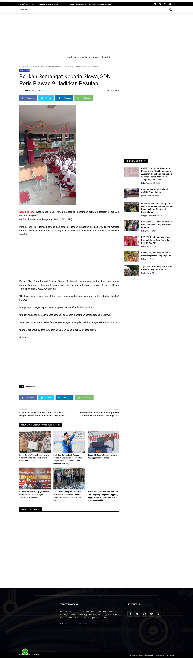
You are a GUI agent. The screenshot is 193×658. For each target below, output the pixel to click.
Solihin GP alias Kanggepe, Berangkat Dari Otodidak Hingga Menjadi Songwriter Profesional (34, 495)
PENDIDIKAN (24, 70)
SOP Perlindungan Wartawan (100, 4)
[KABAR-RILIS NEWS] (37, 626)
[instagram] (144, 614)
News (24, 9)
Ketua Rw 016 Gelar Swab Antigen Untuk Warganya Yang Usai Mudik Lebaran (156, 225)
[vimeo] (160, 4)
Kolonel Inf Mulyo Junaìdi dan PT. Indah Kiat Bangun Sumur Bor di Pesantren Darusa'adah (42, 414)
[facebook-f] (130, 614)
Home (65, 4)
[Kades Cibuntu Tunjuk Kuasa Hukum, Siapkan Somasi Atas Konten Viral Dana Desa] (35, 442)
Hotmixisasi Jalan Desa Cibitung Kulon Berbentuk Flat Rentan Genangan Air (99, 414)
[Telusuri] (170, 9)
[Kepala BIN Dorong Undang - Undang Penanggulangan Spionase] (103, 442)
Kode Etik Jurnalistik (78, 4)
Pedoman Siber (160, 655)
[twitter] (155, 4)
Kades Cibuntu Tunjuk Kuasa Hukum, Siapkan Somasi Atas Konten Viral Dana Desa (34, 458)
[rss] (158, 614)
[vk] (165, 4)
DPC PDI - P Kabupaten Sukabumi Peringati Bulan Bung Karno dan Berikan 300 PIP (156, 240)
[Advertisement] (118, 36)
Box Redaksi (149, 655)
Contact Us (170, 655)
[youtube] (169, 4)
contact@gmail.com (79, 623)
